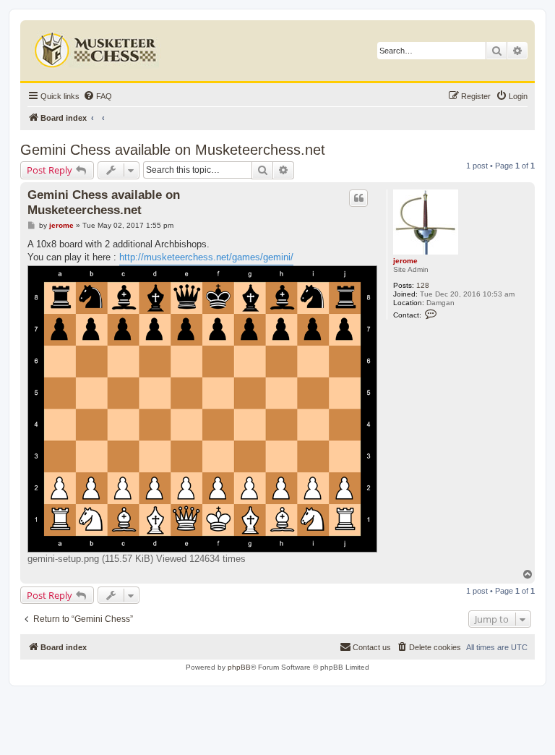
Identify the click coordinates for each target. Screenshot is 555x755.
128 (422, 285)
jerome (405, 261)
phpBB (239, 667)
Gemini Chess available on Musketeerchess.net (172, 150)
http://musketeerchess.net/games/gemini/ (206, 257)
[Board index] (97, 47)
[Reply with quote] (358, 198)
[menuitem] (97, 96)
